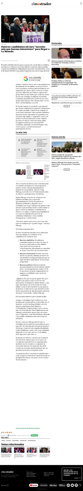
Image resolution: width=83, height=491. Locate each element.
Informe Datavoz (21, 428)
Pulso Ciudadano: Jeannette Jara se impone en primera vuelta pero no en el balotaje (32, 455)
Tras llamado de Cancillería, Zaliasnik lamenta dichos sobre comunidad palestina (26, 152)
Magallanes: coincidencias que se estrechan (67, 103)
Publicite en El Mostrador (49, 472)
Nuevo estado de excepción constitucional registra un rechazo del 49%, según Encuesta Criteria (66, 156)
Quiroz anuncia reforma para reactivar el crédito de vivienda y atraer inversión (67, 63)
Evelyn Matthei (15, 440)
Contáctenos (46, 475)
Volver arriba (3, 485)
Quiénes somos (30, 472)
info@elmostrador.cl (12, 476)
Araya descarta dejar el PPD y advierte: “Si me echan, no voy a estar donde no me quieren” (66, 97)
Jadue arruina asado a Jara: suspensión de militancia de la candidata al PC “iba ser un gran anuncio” (45, 455)
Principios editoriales (31, 474)
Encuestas (8, 440)
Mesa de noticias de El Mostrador (10, 60)
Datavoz (3, 440)
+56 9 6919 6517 (4, 476)
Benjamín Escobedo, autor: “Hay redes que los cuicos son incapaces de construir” (42, 152)
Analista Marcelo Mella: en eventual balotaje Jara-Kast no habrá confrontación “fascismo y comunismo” (30, 172)
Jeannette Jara (23, 440)
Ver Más (66, 106)
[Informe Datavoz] (33, 394)
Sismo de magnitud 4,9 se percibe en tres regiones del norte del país (26, 141)
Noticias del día (58, 137)
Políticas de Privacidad (31, 476)
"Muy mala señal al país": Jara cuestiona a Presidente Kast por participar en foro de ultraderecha (42, 143)
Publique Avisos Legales (49, 474)
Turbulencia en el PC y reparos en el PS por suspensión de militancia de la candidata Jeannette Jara (19, 455)
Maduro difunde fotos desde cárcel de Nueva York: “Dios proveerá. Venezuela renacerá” (66, 164)
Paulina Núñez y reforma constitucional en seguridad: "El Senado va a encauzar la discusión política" (65, 83)
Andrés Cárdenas (34, 428)
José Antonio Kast (31, 440)
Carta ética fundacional (31, 473)
